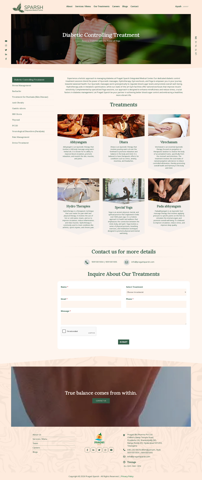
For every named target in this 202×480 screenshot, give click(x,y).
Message (66, 311)
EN (196, 37)
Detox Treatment (20, 143)
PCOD (15, 125)
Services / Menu (40, 439)
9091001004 (97, 261)
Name (64, 287)
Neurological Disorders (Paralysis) (28, 131)
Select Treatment (134, 287)
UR (196, 53)
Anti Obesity (18, 102)
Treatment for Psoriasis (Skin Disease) (30, 97)
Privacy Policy (127, 476)
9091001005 (111, 261)
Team (35, 443)
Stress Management (21, 85)
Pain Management (20, 137)
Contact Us (101, 401)
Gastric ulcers (18, 108)
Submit (123, 342)
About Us (37, 434)
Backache (16, 91)
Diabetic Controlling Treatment (29, 79)
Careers (36, 447)
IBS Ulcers (17, 114)
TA (196, 46)
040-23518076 (134, 449)
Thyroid (16, 120)
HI (196, 42)
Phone (129, 299)
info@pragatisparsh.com (142, 261)
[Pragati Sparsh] (27, 7)
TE (196, 50)
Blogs (35, 452)
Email (64, 299)
